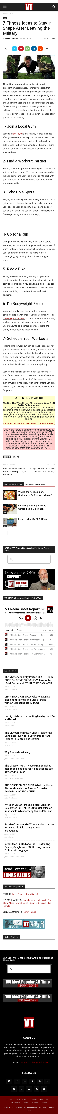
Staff (18, 1100)
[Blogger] (9, 1081)
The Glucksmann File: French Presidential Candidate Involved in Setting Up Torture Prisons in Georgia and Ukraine (28, 735)
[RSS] (47, 1081)
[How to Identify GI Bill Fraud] (10, 522)
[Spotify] (14, 1089)
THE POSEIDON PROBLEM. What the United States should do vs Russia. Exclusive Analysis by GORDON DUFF (29, 788)
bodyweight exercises (14, 318)
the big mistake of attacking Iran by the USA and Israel (30, 718)
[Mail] (24, 1081)
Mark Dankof (22, 903)
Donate (34, 1100)
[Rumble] (40, 1081)
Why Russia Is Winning (17, 752)
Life (11, 13)
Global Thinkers (11, 937)
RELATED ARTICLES (13, 484)
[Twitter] (14, 48)
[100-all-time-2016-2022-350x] (27, 1001)
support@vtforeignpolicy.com (34, 1062)
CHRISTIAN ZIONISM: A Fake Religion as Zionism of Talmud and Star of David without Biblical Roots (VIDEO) (27, 699)
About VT (7, 423)
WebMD (16, 457)
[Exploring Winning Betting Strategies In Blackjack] (10, 509)
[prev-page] (4, 533)
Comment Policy (47, 423)
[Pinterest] (21, 48)
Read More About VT (32, 1056)
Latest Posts (10, 671)
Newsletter (15, 1103)
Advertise (34, 1103)
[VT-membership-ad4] (29, 589)
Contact (44, 1103)
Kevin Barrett (32, 894)
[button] (4, 7)
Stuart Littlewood (38, 903)
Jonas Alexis (17, 894)
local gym (17, 133)
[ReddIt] (40, 48)
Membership (44, 1100)
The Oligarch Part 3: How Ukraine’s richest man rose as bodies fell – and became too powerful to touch (29, 768)
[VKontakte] (29, 1089)
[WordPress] (36, 1089)
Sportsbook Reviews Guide (36, 1107)
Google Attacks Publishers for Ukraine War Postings (42, 470)
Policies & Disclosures (25, 423)
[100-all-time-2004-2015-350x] (27, 986)
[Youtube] (44, 1089)
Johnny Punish (29, 912)
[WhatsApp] (27, 48)
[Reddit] (32, 1081)
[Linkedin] (34, 48)
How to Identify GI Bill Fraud (33, 519)
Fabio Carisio (29, 900)
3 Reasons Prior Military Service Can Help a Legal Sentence (14, 471)
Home (5, 13)
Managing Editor (11, 38)
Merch (25, 1103)
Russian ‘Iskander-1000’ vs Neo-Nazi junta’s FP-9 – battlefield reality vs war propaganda (29, 827)
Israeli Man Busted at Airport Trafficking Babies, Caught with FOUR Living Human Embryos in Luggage (27, 847)
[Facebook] (17, 1081)
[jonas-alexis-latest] (24, 877)
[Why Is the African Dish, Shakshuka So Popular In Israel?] (10, 495)
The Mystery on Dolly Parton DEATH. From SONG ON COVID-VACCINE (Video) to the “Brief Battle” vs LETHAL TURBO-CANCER (29, 680)
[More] (47, 48)
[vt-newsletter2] (24, 928)
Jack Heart (41, 900)
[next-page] (9, 533)
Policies (25, 1100)
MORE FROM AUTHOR (35, 484)
